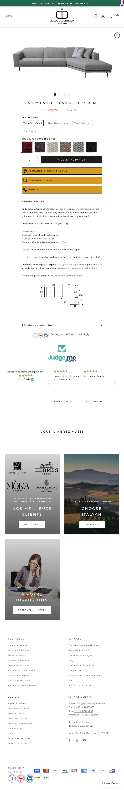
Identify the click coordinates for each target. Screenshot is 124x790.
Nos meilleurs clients (18, 708)
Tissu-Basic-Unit (82, 123)
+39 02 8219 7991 (83, 711)
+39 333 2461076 (89, 714)
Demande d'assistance (19, 738)
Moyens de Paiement (18, 660)
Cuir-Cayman (29, 131)
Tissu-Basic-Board (32, 123)
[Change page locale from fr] (122, 3)
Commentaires (15, 728)
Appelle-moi (38, 189)
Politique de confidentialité (21, 670)
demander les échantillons (84, 268)
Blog (70, 660)
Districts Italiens (16, 713)
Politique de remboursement (22, 685)
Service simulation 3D (79, 650)
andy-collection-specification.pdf (65, 275)
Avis (70, 680)
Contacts (12, 733)
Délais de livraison (17, 655)
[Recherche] (110, 16)
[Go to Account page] (103, 16)
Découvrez (32, 524)
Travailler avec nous (18, 718)
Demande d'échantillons (48, 171)
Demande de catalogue (46, 180)
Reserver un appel (32, 610)
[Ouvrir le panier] (117, 16)
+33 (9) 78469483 (85, 707)
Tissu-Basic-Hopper (58, 123)
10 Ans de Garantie (17, 645)
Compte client (75, 670)
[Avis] (62, 353)
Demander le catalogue (80, 655)
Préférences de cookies (79, 685)
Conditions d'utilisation (19, 680)
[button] (49, 383)
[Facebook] (69, 740)
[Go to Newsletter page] (95, 16)
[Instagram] (77, 740)
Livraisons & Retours (18, 650)
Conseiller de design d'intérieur (83, 645)
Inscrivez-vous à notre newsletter (85, 675)
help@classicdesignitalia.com (72, 264)
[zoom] (117, 35)
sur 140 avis (24, 379)
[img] (25, 375)
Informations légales (18, 675)
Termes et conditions (18, 665)
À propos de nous (17, 703)
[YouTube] (84, 740)
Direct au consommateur (20, 723)
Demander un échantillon (81, 665)
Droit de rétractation (18, 743)
